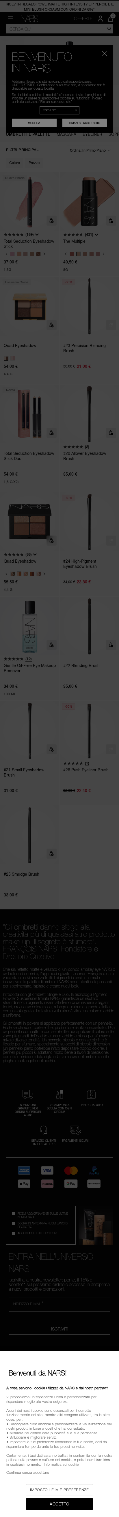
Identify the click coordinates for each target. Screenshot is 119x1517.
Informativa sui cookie (61, 1464)
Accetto (59, 1503)
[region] (59, 1434)
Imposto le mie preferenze (59, 1489)
